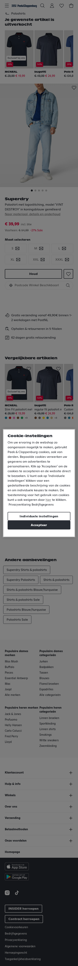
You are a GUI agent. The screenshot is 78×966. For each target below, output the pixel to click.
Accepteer (39, 525)
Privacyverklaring (20, 504)
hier (48, 499)
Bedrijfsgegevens (43, 504)
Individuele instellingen (39, 516)
